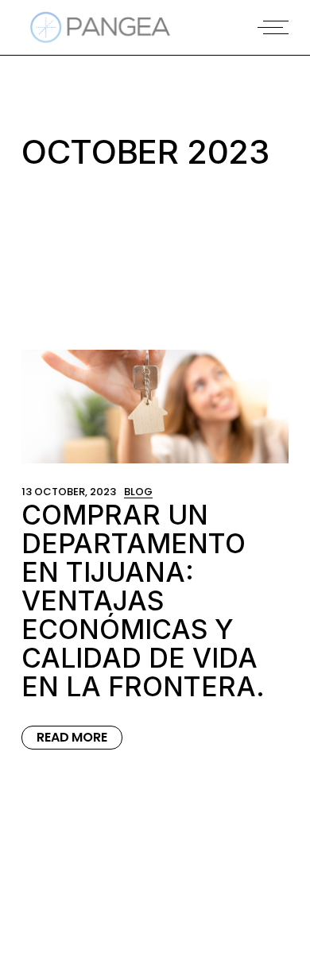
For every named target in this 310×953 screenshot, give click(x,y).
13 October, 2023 (68, 491)
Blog (138, 491)
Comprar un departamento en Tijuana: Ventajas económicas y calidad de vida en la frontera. (143, 600)
